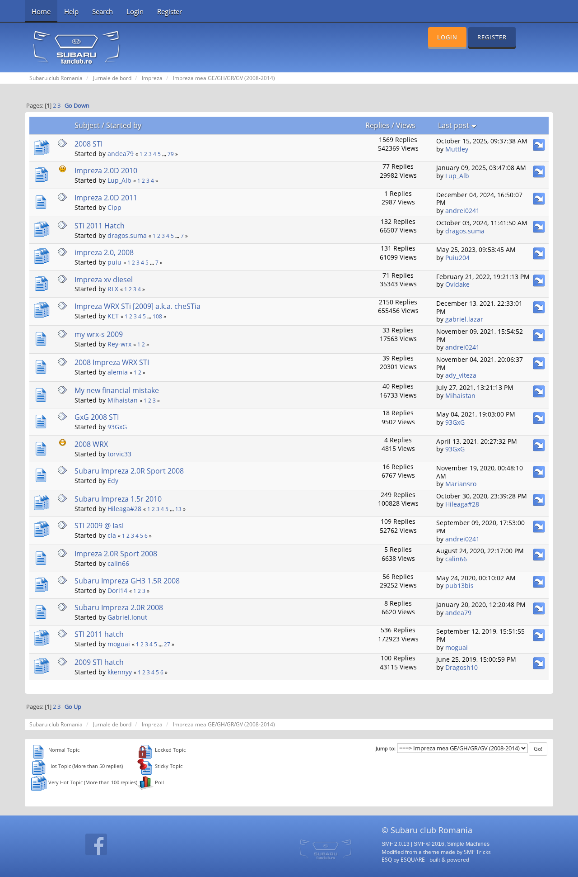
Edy (112, 480)
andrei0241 (462, 210)
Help (71, 11)
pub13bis (459, 585)
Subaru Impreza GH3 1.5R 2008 (127, 581)
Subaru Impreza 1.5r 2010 (118, 499)
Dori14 (117, 590)
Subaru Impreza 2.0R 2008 (119, 607)
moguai (118, 644)
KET (113, 316)
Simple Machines (468, 844)
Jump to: (386, 748)
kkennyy (119, 672)
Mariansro (460, 483)
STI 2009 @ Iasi (99, 526)
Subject (87, 125)
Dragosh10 (461, 667)
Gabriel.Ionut (127, 617)
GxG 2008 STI (97, 417)
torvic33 (119, 454)
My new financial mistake (117, 390)
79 (171, 154)
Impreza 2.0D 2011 (106, 198)
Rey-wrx (119, 344)
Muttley (456, 149)
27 (167, 644)
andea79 (120, 153)
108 (157, 316)
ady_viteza (460, 375)
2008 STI (89, 144)
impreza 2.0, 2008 (104, 252)
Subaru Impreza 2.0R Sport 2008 (129, 471)
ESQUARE (413, 859)
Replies (377, 125)
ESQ (387, 859)
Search (102, 11)
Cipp (114, 207)
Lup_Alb (119, 180)
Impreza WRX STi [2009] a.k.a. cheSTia (137, 306)
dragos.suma (127, 235)
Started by (123, 125)
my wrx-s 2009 (99, 334)
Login (135, 11)
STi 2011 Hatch (100, 226)
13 (178, 509)
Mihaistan (122, 400)
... (165, 154)
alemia (117, 372)
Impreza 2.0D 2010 (106, 170)
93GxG (117, 426)
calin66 (118, 563)
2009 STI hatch (99, 662)
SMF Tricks (477, 851)
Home (41, 11)
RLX (112, 288)
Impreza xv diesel (104, 279)
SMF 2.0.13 (396, 844)
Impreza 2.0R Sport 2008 (116, 554)
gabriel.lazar (464, 319)
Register (169, 11)
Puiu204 (457, 257)
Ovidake (457, 284)
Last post (454, 125)
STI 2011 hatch (99, 634)
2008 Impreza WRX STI (112, 362)
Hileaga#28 (124, 508)
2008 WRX (91, 444)
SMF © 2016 (429, 844)
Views (405, 125)
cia (111, 535)
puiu (114, 262)
